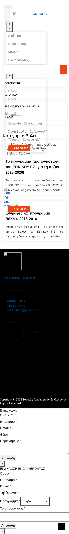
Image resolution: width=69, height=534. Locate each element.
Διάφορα (27, 144)
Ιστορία (13, 52)
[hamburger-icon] (8, 6)
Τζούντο (24, 153)
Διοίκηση (14, 35)
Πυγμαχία (40, 149)
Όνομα (6, 415)
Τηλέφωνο (9, 493)
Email (5, 428)
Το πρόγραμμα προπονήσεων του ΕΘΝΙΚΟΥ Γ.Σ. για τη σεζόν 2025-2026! (32, 166)
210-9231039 (16, 301)
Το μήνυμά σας (12, 508)
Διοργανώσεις (46, 144)
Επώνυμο (8, 422)
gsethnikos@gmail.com (23, 310)
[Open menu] (9, 27)
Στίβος (10, 153)
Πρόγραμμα (10, 501)
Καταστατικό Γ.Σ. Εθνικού (20, 277)
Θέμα (4, 434)
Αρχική (11, 10)
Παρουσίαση (17, 43)
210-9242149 (16, 305)
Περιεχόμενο (11, 441)
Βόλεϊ (14, 144)
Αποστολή (8, 458)
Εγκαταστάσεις (18, 60)
